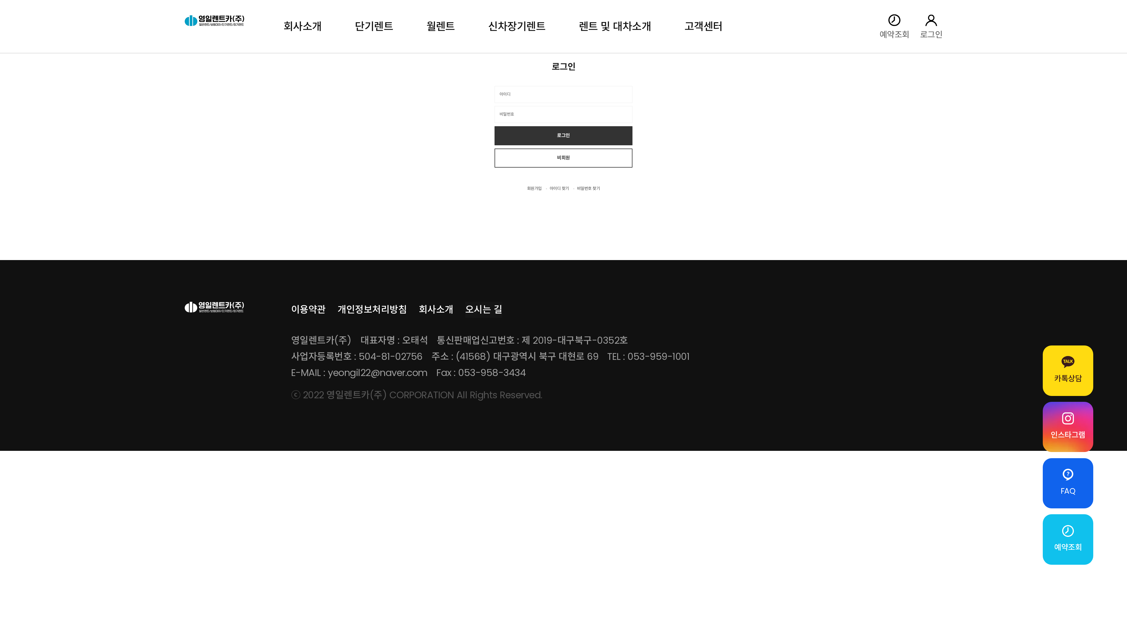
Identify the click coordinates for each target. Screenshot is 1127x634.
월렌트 (440, 26)
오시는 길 (483, 309)
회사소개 (303, 26)
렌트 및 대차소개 (615, 26)
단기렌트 (374, 26)
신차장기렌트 (516, 26)
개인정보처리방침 (372, 309)
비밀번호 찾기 (588, 188)
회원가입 (534, 188)
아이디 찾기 (559, 188)
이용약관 (308, 309)
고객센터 (703, 26)
